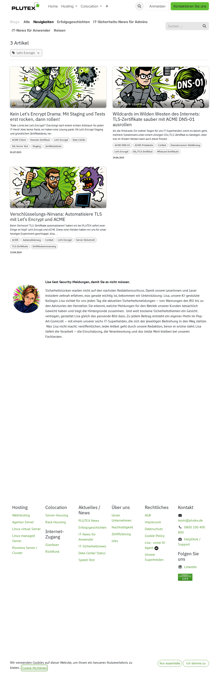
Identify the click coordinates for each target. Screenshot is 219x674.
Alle (27, 22)
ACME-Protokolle (144, 145)
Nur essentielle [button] (170, 663)
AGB (148, 515)
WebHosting (21, 515)
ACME (15, 239)
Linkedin (190, 567)
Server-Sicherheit (85, 239)
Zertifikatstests (53, 146)
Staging (37, 146)
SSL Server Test (20, 146)
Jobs (115, 541)
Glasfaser (52, 544)
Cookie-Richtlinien (34, 668)
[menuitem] (52, 6)
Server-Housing (56, 515)
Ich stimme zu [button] (196, 663)
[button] (139, 6)
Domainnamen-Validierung (185, 145)
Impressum (153, 522)
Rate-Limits (79, 139)
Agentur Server (23, 522)
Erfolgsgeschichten (92, 527)
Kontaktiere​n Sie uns (189, 6)
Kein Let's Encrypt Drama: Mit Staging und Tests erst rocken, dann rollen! (57, 116)
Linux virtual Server (26, 529)
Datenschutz (154, 529)
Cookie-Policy (154, 536)
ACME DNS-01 (122, 145)
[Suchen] (204, 26)
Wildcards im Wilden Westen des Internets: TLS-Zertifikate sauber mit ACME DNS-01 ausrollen (156, 119)
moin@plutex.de (190, 520)
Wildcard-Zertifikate (168, 151)
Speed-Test (86, 560)
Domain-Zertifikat (40, 139)
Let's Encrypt (61, 139)
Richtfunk (52, 551)
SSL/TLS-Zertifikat (142, 151)
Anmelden (157, 6)
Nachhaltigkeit (122, 527)
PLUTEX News (88, 520)
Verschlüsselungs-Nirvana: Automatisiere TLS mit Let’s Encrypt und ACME (56, 216)
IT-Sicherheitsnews (92, 546)
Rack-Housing (55, 522)
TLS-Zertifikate (20, 246)
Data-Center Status (92, 553)
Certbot (162, 145)
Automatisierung (32, 239)
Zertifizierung (121, 534)
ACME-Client (19, 139)
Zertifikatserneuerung (44, 246)
